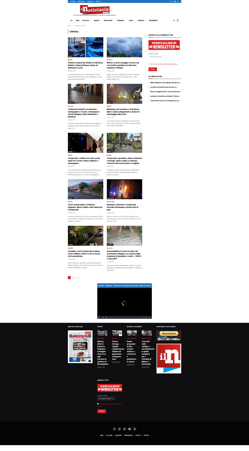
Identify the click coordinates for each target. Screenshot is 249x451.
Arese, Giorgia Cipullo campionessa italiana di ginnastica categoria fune (117, 350)
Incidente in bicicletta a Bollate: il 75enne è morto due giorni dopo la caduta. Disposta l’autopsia (165, 96)
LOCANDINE (118, 435)
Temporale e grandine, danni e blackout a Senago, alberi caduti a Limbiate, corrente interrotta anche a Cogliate (124, 160)
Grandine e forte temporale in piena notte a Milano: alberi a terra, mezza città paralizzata (84, 253)
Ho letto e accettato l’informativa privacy (164, 64)
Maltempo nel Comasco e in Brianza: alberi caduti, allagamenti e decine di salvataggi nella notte (123, 112)
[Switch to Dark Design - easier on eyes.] (177, 20)
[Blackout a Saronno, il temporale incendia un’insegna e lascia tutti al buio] (124, 189)
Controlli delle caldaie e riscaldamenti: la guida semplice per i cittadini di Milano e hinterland (147, 352)
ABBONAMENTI (81, 1)
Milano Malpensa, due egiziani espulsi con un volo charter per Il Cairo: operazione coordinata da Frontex (165, 83)
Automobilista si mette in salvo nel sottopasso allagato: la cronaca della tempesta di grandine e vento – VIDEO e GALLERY (124, 255)
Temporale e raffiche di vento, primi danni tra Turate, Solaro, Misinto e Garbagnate (84, 160)
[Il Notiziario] (94, 10)
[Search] (174, 20)
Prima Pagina (111, 198)
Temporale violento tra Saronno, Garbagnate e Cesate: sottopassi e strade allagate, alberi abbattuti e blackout (84, 113)
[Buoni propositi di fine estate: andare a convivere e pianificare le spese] (132, 333)
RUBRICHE (141, 20)
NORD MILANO (108, 20)
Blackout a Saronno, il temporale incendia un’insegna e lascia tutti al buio (122, 207)
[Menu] (72, 20)
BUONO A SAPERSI (132, 335)
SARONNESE (120, 20)
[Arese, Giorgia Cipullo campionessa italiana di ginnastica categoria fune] (117, 333)
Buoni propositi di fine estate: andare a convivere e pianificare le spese (131, 351)
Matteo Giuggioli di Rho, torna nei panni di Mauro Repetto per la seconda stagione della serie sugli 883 (165, 92)
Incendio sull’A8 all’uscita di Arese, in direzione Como (163, 87)
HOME (77, 20)
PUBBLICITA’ (90, 1)
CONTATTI (98, 1)
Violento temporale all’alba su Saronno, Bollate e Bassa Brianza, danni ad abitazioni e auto (85, 65)
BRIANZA (96, 20)
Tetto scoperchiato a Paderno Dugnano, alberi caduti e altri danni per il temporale (85, 207)
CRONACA (71, 244)
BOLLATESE (85, 20)
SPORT (131, 20)
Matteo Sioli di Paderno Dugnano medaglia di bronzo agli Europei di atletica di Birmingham (102, 352)
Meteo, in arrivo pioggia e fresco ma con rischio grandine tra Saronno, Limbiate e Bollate (123, 65)
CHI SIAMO (72, 1)
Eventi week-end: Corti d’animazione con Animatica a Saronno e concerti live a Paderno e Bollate (164, 101)
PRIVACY (146, 435)
